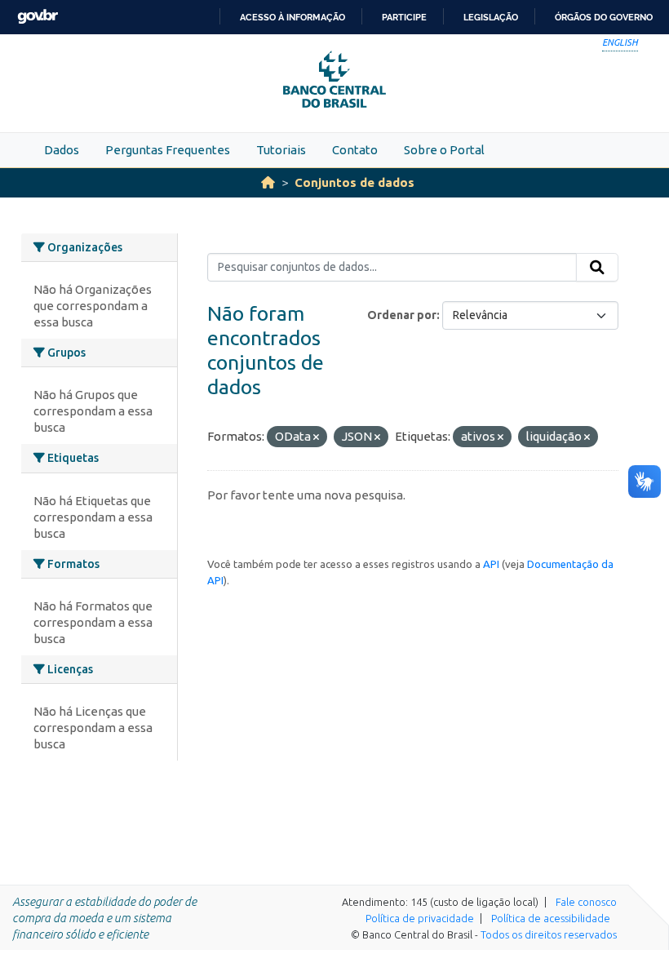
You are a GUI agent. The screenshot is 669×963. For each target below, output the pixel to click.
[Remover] (316, 437)
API (491, 564)
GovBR (37, 16)
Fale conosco (586, 902)
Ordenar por (401, 315)
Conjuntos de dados (354, 182)
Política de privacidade (420, 918)
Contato (355, 150)
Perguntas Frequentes (167, 150)
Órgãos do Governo (604, 17)
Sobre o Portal (444, 150)
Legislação (490, 17)
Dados (61, 150)
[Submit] (597, 267)
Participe (404, 17)
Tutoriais (281, 150)
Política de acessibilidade (550, 918)
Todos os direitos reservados (549, 934)
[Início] (268, 182)
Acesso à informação (292, 17)
